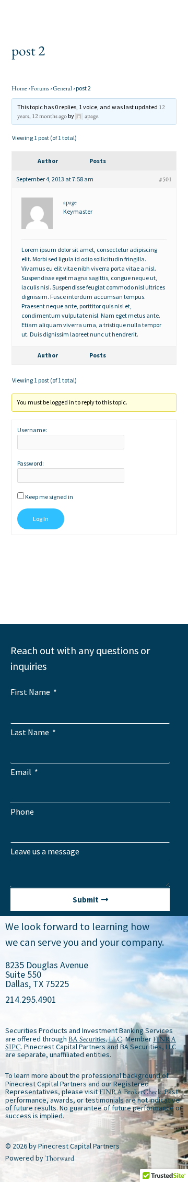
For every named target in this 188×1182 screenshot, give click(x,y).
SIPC (13, 1046)
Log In (41, 519)
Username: (32, 430)
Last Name (30, 732)
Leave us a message (44, 851)
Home (19, 88)
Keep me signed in (49, 497)
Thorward (59, 1158)
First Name (31, 692)
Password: (30, 463)
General (62, 88)
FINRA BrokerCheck (130, 1091)
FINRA (164, 1039)
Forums (40, 88)
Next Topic (94, 583)
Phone (22, 811)
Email (21, 772)
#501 (165, 179)
